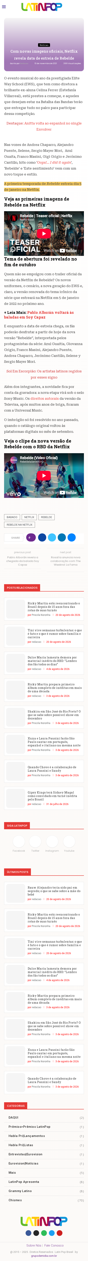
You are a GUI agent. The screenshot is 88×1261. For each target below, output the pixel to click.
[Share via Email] (72, 537)
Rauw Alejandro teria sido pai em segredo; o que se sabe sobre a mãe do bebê (54, 891)
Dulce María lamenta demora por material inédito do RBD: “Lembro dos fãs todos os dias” (52, 660)
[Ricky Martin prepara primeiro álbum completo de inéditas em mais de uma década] (15, 690)
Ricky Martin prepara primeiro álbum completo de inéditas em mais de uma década (55, 687)
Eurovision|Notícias (46, 1163)
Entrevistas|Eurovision (46, 1154)
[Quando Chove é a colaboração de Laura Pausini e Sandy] (15, 771)
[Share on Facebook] (42, 537)
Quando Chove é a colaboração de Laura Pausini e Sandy (52, 769)
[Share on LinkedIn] (62, 537)
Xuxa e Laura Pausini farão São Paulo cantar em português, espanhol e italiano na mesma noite (54, 741)
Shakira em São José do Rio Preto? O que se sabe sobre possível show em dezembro (54, 714)
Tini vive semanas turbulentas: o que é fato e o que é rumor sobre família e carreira (55, 633)
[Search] (82, 7)
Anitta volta (34, 123)
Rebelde (46, 517)
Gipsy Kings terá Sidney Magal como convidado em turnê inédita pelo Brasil (52, 795)
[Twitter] (52, 1233)
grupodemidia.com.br (44, 1255)
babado (12, 517)
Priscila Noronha (41, 615)
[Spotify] (44, 1233)
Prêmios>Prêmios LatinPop (46, 1127)
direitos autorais (45, 399)
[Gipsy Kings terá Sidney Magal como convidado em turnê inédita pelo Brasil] (15, 798)
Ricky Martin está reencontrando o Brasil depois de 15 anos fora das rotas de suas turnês (54, 606)
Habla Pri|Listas (46, 1145)
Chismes (46, 1200)
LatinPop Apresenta (46, 1182)
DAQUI (46, 1118)
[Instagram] (36, 1233)
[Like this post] (32, 537)
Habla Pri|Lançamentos (46, 1136)
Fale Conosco (54, 1245)
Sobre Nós (33, 1245)
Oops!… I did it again (54, 162)
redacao (24, 63)
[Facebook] (28, 1233)
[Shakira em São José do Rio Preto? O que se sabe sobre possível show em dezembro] (15, 717)
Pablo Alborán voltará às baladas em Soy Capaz (39, 315)
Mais (46, 1173)
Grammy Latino (46, 1191)
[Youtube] (59, 1233)
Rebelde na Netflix (19, 524)
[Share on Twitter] (52, 537)
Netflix (29, 517)
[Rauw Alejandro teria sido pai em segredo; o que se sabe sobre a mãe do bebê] (15, 893)
